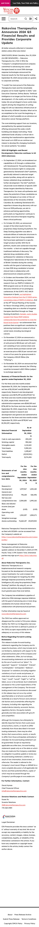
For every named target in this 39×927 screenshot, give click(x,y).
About (10, 915)
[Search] (25, 18)
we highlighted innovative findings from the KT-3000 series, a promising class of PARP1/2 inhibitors (20, 297)
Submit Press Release (11, 919)
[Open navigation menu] (4, 19)
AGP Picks (5, 3)
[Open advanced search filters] (30, 18)
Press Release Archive (22, 915)
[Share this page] (36, 19)
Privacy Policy (29, 923)
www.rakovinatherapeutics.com (14, 614)
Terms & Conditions (29, 919)
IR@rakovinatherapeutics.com (13, 805)
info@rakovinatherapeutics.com (14, 791)
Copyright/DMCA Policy (13, 923)
